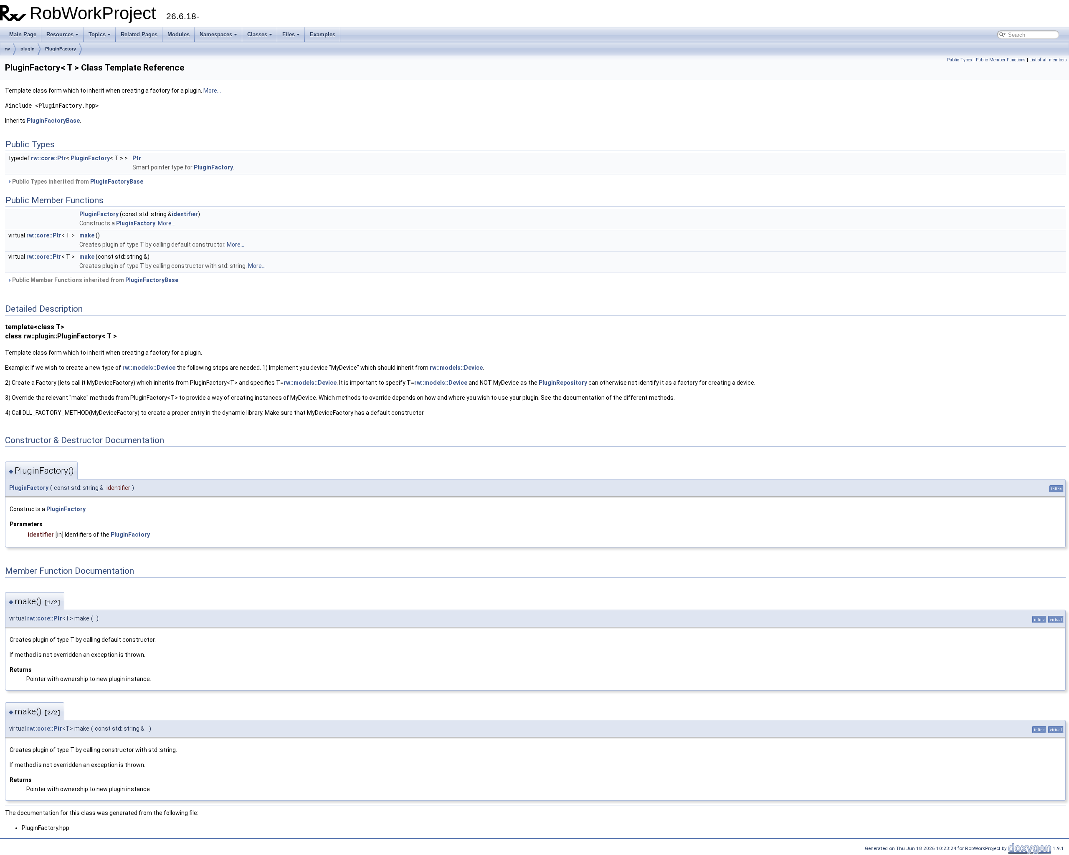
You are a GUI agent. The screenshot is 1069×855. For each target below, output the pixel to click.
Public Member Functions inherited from (94, 280)
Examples (322, 34)
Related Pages (139, 34)
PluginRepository (563, 382)
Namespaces (216, 34)
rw (7, 48)
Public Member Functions (1001, 60)
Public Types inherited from (77, 181)
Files (288, 34)
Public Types (959, 60)
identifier (185, 214)
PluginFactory (60, 48)
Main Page (22, 34)
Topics (97, 34)
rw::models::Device (148, 367)
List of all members (1048, 60)
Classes (257, 34)
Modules (178, 34)
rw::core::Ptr (48, 158)
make (86, 235)
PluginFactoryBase (53, 120)
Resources (59, 34)
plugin (27, 48)
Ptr (136, 158)
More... (212, 90)
